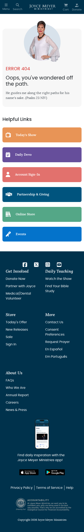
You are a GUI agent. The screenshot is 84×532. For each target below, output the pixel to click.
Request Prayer (57, 342)
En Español (53, 349)
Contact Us (54, 322)
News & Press (16, 410)
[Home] (42, 7)
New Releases (17, 329)
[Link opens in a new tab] (25, 265)
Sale (9, 337)
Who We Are (15, 387)
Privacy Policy (22, 487)
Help (69, 487)
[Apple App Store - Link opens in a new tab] (29, 472)
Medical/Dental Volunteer (18, 296)
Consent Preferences (54, 332)
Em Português (56, 356)
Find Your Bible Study (57, 289)
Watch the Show (58, 278)
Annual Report (17, 395)
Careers (12, 402)
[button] (6, 6)
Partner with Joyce (20, 286)
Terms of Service (49, 487)
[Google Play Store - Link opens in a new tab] (55, 472)
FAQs (10, 380)
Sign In (11, 344)
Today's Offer (16, 322)
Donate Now (15, 278)
